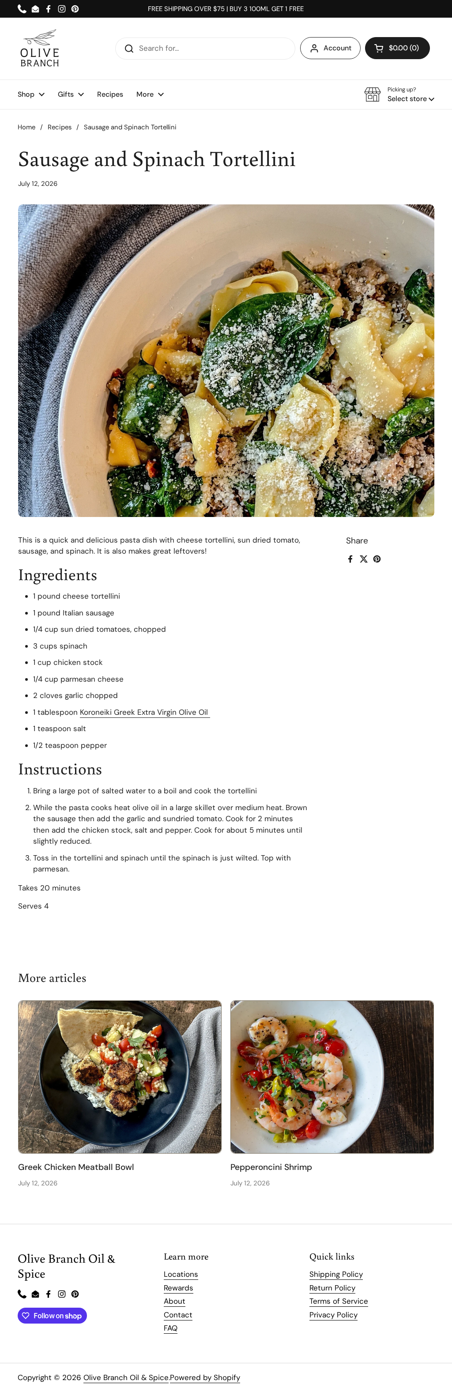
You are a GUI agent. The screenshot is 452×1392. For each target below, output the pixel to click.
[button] (397, 48)
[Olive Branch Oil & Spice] (40, 48)
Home (26, 127)
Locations (181, 1274)
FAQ (170, 1328)
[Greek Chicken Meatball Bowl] (120, 1076)
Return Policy (332, 1288)
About (174, 1301)
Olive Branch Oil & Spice (126, 1377)
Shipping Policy (336, 1274)
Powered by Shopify (205, 1377)
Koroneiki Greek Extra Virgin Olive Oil (145, 712)
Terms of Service (338, 1301)
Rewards (178, 1288)
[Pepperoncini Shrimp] (332, 1076)
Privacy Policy (333, 1315)
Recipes (60, 127)
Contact (178, 1315)
